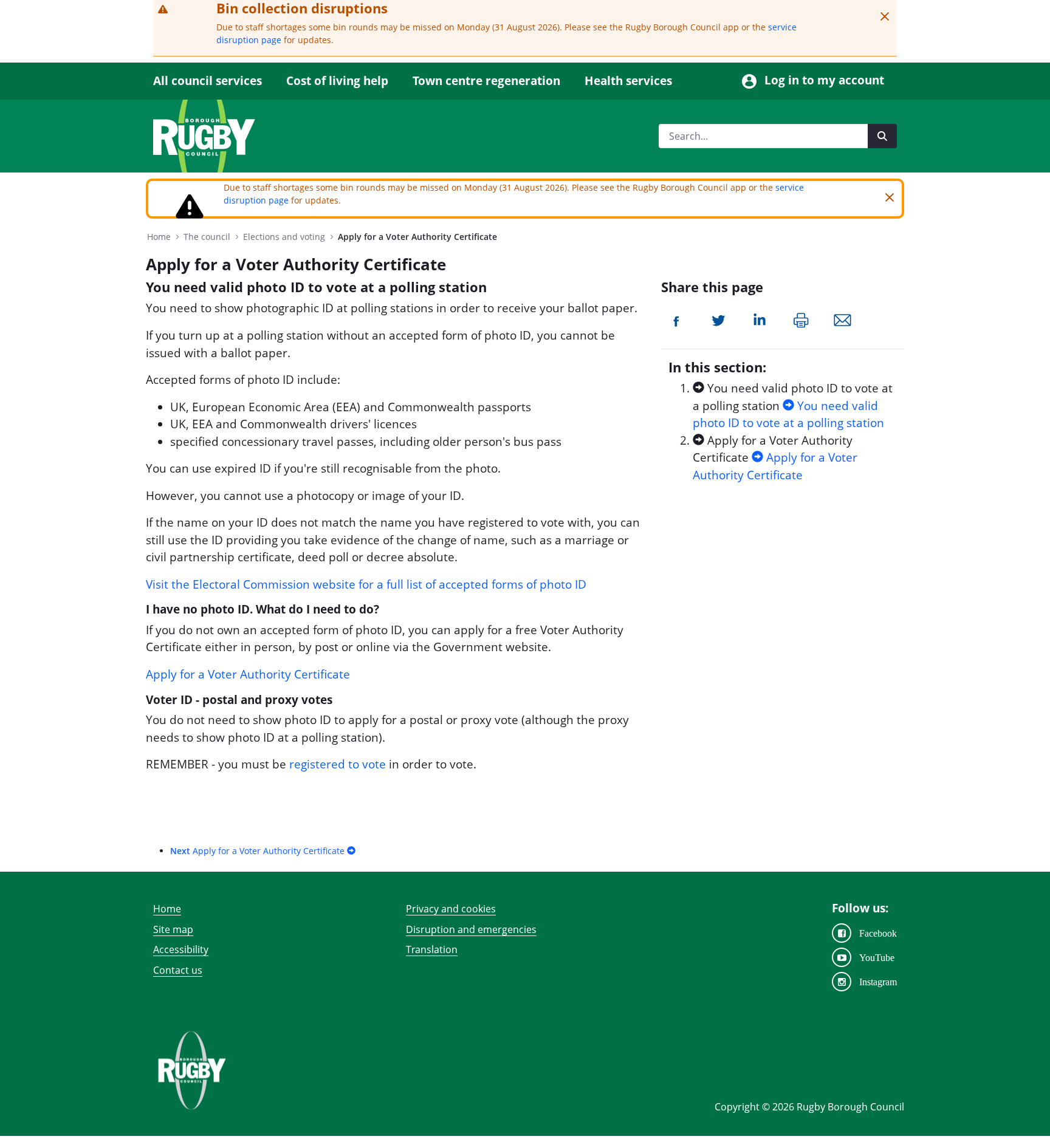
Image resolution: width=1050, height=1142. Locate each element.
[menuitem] (213, 81)
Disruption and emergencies (471, 929)
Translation (432, 949)
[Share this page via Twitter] (718, 319)
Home (167, 908)
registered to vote (337, 764)
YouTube (876, 957)
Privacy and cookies (451, 908)
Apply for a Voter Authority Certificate (248, 674)
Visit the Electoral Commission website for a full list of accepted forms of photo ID (366, 584)
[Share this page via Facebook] (677, 319)
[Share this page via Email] (842, 319)
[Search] (882, 136)
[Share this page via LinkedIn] (759, 319)
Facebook (878, 933)
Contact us (177, 970)
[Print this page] (801, 319)
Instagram (878, 981)
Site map (173, 929)
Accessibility (180, 949)
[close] (884, 16)
